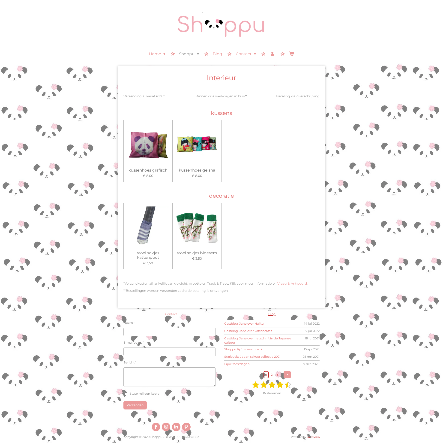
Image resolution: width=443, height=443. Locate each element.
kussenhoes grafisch (148, 170)
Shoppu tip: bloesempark (243, 349)
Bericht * (129, 362)
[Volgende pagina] (287, 374)
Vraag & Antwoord (292, 283)
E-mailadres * (133, 342)
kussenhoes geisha (197, 170)
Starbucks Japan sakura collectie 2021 (252, 356)
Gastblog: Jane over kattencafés (248, 331)
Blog (271, 314)
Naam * (129, 322)
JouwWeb (313, 437)
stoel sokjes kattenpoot (148, 255)
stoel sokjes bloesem (197, 253)
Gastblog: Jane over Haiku (244, 323)
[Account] (272, 54)
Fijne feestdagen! (237, 364)
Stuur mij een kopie (144, 393)
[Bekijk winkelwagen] (292, 54)
